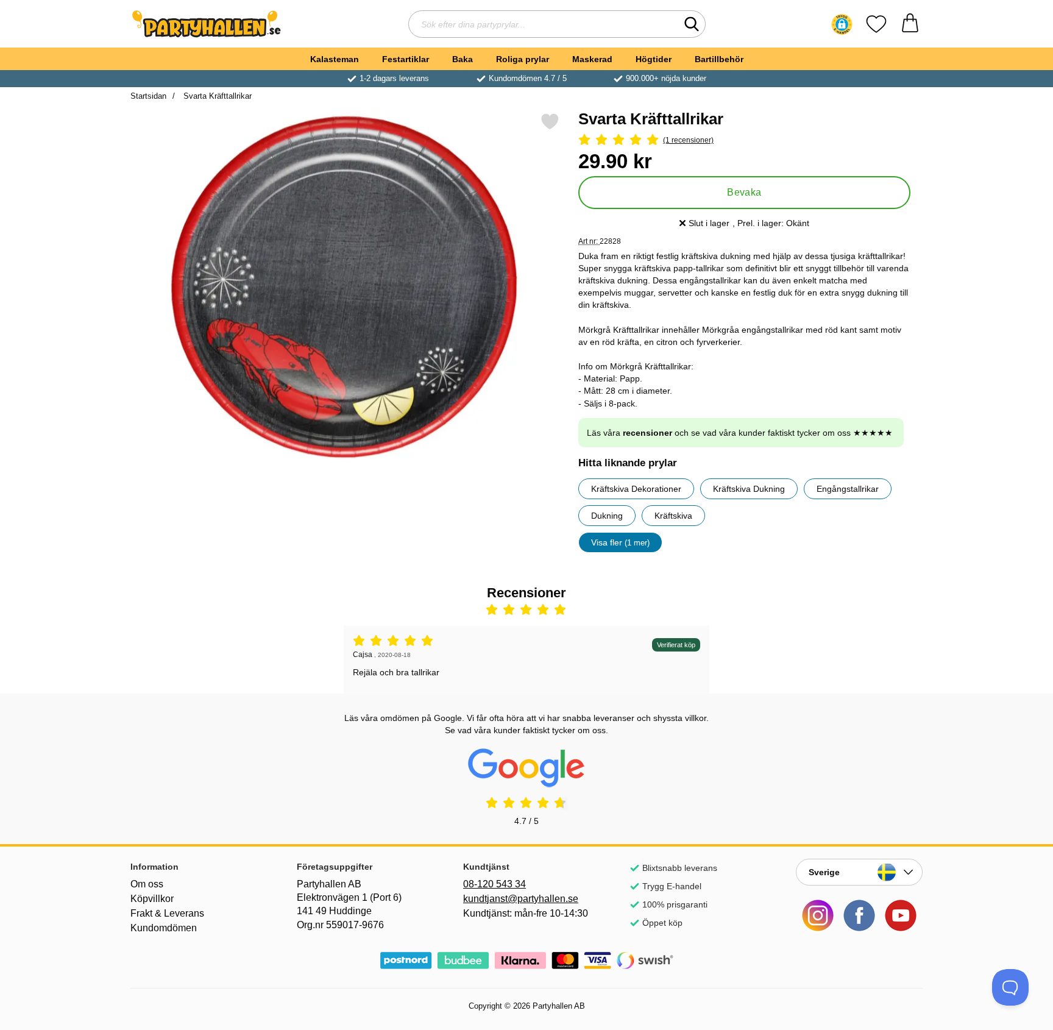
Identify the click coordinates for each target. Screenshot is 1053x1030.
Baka (462, 59)
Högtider (654, 59)
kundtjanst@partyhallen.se (520, 898)
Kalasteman (334, 59)
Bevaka (744, 192)
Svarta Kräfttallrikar (216, 96)
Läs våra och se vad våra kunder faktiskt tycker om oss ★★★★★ (740, 433)
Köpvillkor (152, 898)
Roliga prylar (522, 59)
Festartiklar (405, 59)
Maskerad (592, 59)
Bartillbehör (719, 59)
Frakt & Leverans (167, 913)
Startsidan (148, 96)
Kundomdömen (163, 928)
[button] (842, 24)
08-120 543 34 (494, 884)
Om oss (146, 884)
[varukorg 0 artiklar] (910, 24)
